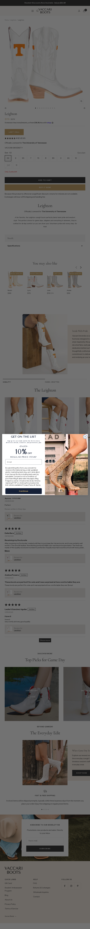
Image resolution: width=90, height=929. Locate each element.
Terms (38, 485)
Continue (23, 491)
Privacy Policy (28, 485)
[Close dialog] (85, 437)
